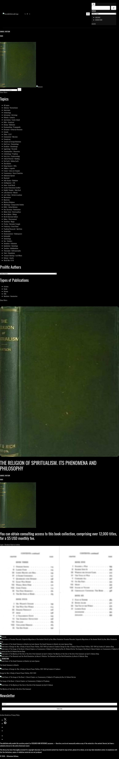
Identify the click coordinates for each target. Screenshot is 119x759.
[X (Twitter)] (3, 41)
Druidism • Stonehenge (11, 146)
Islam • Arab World (9, 185)
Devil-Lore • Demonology (11, 144)
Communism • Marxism (11, 137)
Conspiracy (7, 139)
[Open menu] (88, 13)
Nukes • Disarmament (10, 219)
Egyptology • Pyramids (10, 149)
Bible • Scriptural (9, 122)
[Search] (113, 8)
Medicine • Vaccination (10, 296)
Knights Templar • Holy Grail (12, 190)
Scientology (7, 238)
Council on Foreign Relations (12, 141)
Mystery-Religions (9, 202)
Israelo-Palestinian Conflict (12, 188)
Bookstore (8, 715)
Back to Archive (15, 544)
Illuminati (6, 178)
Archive (2, 715)
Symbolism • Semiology (11, 246)
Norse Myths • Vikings (10, 214)
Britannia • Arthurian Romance (13, 129)
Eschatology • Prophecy (11, 154)
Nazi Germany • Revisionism (12, 209)
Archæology (7, 112)
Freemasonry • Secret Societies (13, 173)
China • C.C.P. (8, 134)
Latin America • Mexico (11, 192)
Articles (6, 286)
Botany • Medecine (9, 125)
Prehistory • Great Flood (11, 226)
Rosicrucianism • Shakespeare (13, 234)
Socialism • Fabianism (10, 243)
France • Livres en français (12, 171)
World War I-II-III (9, 260)
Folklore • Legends (9, 168)
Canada (6, 132)
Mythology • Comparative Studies (14, 204)
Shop (1, 642)
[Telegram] (8, 41)
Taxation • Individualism (11, 248)
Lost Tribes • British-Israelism (13, 195)
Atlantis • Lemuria (9, 117)
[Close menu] (93, 4)
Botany (6, 291)
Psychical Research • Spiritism (13, 229)
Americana (7, 110)
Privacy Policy (15, 715)
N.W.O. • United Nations (10, 207)
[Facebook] (1, 41)
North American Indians (11, 217)
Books (5, 289)
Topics (94, 11)
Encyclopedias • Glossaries (12, 151)
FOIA (5, 294)
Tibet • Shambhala (9, 253)
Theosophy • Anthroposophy (12, 251)
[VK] (5, 41)
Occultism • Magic (9, 221)
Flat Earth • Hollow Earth (11, 161)
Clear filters (3, 92)
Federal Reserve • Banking (12, 158)
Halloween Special (9, 175)
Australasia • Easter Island (12, 120)
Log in (93, 24)
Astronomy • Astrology (10, 115)
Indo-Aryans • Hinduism (11, 180)
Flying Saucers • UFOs (10, 166)
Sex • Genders (8, 241)
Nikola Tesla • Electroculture (12, 212)
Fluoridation (7, 163)
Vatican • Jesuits (9, 258)
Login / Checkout (5, 544)
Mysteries (7, 200)
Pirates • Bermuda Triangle (12, 224)
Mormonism (7, 197)
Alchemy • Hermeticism (11, 108)
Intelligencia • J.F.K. (9, 183)
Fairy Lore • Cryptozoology (12, 156)
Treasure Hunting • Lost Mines (13, 255)
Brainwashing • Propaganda (12, 127)
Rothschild (7, 236)
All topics (6, 105)
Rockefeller (7, 231)
